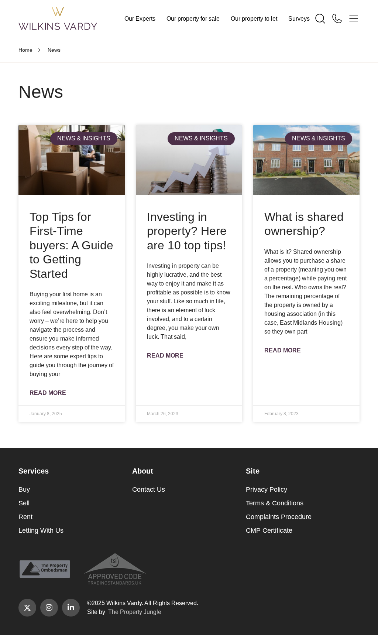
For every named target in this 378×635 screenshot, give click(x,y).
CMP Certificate (269, 530)
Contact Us (148, 489)
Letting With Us (40, 530)
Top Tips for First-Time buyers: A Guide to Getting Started (71, 245)
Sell (24, 503)
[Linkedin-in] (71, 608)
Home (25, 50)
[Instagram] (49, 608)
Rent (25, 516)
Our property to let (254, 19)
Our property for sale (193, 19)
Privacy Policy (266, 489)
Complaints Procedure (279, 516)
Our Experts (139, 19)
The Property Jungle (134, 612)
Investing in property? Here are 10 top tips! (187, 231)
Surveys (299, 19)
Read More (48, 393)
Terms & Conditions (274, 503)
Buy (24, 489)
